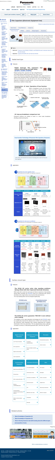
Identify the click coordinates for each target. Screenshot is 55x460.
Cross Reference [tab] (22, 27)
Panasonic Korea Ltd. (13, 452)
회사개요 (2, 450)
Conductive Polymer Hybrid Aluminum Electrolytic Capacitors (4, 43)
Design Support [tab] (35, 30)
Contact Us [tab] (30, 27)
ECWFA (17, 70)
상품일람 (13, 6)
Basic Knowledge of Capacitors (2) (24, 418)
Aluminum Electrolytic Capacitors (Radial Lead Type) (4, 66)
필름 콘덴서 (22, 9)
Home (3, 9)
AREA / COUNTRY (50, 450)
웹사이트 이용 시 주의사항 (14, 450)
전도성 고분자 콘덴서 (4, 24)
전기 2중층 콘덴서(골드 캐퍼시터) (4, 69)
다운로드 (29, 6)
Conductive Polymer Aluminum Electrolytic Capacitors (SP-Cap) (4, 28)
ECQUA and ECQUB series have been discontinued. (28, 53)
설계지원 (34, 6)
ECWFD (23, 70)
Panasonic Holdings (21, 452)
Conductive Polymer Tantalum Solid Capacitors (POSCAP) (4, 33)
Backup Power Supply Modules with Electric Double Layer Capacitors (5, 73)
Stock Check (46, 14)
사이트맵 (6, 450)
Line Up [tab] (28, 30)
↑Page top (52, 426)
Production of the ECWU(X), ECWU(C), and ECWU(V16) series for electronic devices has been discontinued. (35, 51)
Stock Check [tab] (13, 27)
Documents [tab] (43, 30)
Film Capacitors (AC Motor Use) (4, 93)
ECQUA (26, 193)
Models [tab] (22, 30)
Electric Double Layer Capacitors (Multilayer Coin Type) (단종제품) (4, 78)
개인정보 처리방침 (23, 450)
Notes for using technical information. (47, 24)
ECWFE (28, 70)
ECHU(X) (30, 293)
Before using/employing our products (40, 444)
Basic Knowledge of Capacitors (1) (24, 416)
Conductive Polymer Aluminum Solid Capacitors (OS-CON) (5, 38)
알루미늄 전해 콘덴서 (4, 47)
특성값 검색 (33, 14)
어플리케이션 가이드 (21, 6)
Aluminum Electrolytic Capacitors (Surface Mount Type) (4, 61)
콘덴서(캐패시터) (15, 9)
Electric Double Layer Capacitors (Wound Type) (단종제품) (4, 84)
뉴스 (39, 6)
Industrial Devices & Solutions (5, 1)
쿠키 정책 (29, 450)
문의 (42, 6)
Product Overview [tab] (14, 30)
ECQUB (35, 193)
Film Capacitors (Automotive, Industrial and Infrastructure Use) (4, 97)
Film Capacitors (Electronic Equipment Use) (36, 9)
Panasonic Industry (4, 452)
